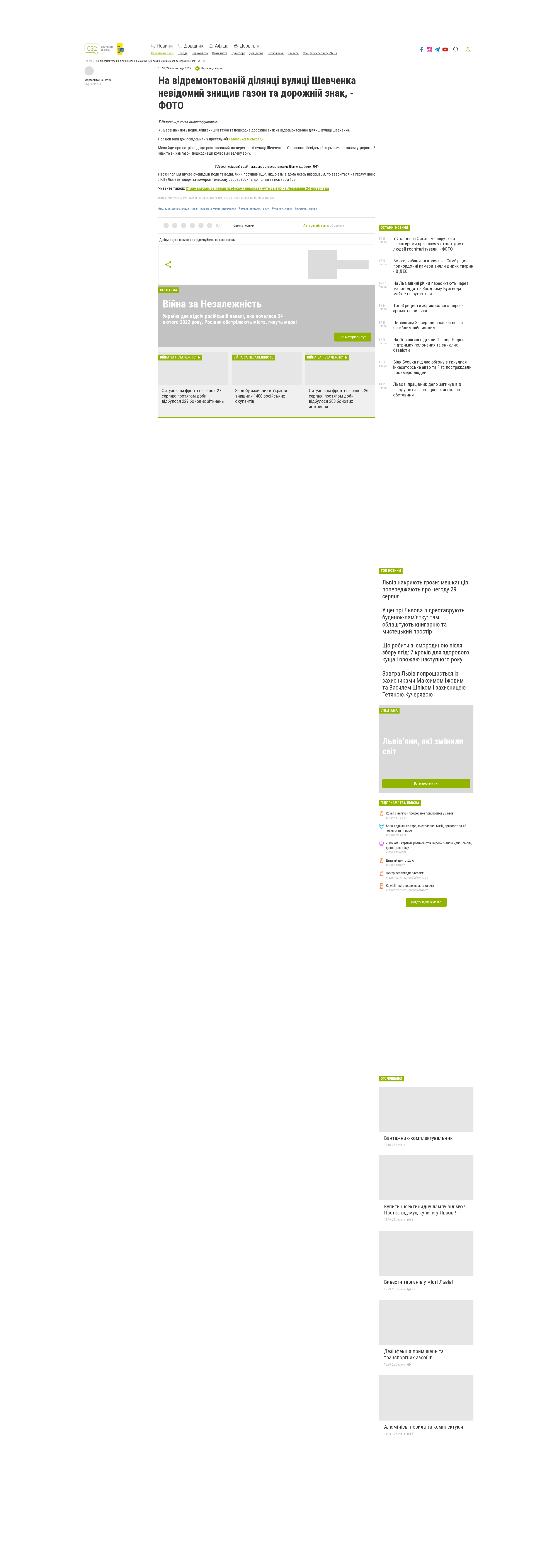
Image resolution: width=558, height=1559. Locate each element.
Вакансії (293, 53)
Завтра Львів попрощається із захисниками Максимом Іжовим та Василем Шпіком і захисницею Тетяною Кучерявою (424, 684)
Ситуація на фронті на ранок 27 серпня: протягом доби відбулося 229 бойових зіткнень (193, 396)
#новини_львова (305, 208)
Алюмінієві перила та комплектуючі (424, 1427)
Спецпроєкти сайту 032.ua (320, 53)
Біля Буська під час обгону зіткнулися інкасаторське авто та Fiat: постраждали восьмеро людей (432, 367)
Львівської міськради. (246, 139)
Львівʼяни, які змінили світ (422, 746)
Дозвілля (249, 46)
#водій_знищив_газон (254, 208)
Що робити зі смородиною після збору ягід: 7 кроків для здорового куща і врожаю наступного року (425, 652)
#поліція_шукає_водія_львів (178, 208)
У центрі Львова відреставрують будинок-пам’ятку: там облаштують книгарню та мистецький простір (423, 621)
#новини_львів (282, 208)
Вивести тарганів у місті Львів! (418, 1282)
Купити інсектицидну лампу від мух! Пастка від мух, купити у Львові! (424, 1210)
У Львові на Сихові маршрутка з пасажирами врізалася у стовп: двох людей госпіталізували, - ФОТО (428, 244)
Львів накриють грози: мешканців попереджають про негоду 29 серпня (425, 589)
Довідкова (256, 53)
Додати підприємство (426, 902)
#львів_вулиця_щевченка (218, 208)
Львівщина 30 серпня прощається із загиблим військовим (428, 325)
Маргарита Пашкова (98, 80)
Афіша (221, 46)
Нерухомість (200, 53)
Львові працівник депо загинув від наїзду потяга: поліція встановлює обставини (427, 389)
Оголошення (276, 53)
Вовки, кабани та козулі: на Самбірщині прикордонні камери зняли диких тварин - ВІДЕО (433, 266)
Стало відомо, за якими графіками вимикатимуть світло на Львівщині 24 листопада (257, 188)
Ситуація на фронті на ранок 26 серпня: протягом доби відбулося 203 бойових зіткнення (338, 398)
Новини (165, 46)
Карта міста (219, 53)
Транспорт (238, 53)
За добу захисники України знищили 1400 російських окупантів (261, 396)
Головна (89, 61)
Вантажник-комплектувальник (418, 1138)
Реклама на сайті (162, 53)
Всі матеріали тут (353, 337)
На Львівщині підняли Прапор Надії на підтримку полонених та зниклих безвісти (429, 345)
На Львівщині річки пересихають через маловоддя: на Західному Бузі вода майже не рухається (430, 288)
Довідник (194, 46)
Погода (182, 53)
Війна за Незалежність (212, 304)
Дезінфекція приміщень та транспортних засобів (414, 1354)
